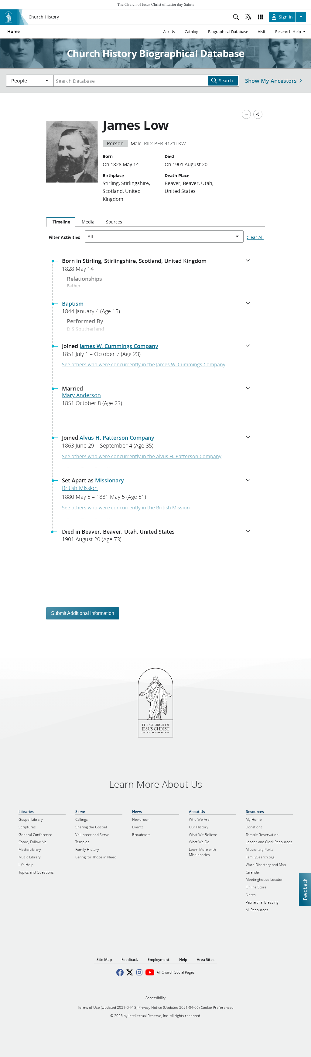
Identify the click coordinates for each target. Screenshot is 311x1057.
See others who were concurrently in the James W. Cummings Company (143, 364)
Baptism (73, 303)
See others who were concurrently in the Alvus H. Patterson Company (141, 456)
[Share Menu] (257, 114)
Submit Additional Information (82, 613)
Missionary (109, 480)
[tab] (60, 222)
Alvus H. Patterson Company (117, 437)
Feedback (304, 889)
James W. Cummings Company (119, 346)
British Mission (80, 488)
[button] (158, 266)
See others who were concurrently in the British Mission (126, 507)
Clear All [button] (255, 237)
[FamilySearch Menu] (246, 114)
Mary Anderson (81, 395)
